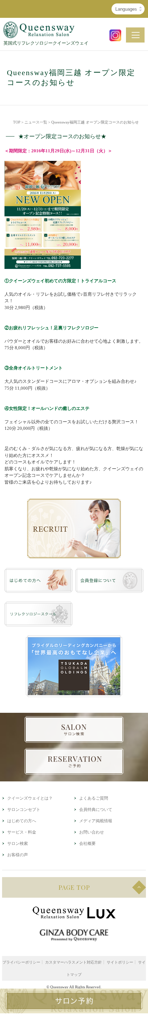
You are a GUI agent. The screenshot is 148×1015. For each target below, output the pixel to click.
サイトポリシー (120, 962)
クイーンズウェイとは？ (30, 798)
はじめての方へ (21, 820)
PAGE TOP (74, 887)
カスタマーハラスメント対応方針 (73, 962)
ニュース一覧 (35, 122)
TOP (16, 122)
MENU (135, 35)
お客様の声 (17, 854)
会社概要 (87, 843)
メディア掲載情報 (95, 820)
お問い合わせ (91, 832)
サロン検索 (17, 843)
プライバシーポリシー (21, 962)
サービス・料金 (21, 832)
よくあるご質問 (93, 798)
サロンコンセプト (23, 809)
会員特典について (95, 809)
